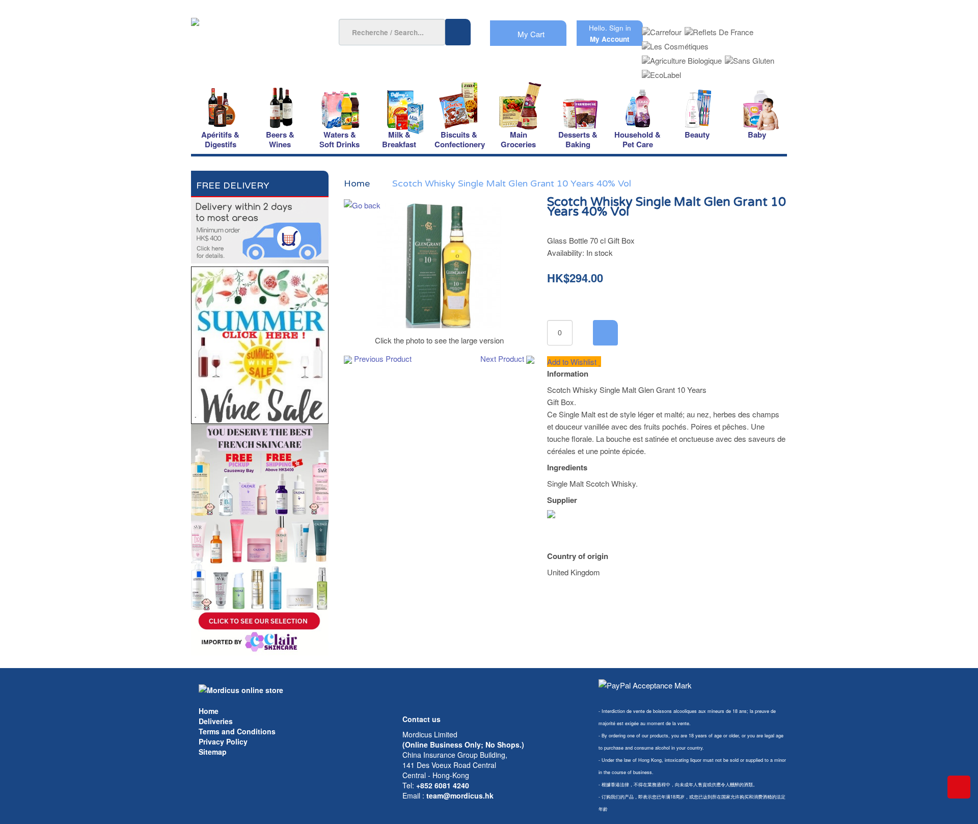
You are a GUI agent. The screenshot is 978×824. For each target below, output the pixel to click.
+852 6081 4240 (442, 785)
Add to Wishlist (573, 361)
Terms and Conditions (237, 731)
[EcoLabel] (661, 71)
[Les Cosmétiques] (675, 43)
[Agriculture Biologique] (682, 57)
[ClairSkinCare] (260, 538)
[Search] (458, 32)
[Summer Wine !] (260, 342)
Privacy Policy (223, 741)
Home (209, 711)
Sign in (620, 28)
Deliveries (216, 721)
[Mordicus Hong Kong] (241, 689)
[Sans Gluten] (749, 57)
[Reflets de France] (719, 28)
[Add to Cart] (605, 332)
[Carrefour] (662, 28)
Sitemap (213, 752)
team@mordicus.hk (460, 795)
